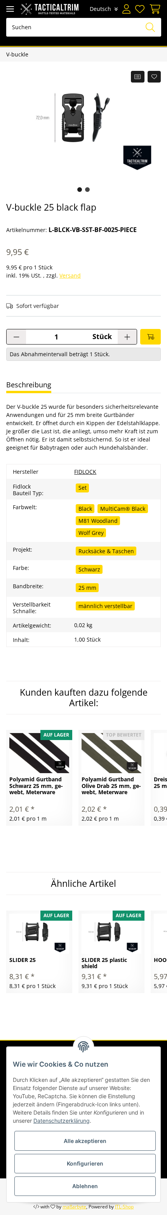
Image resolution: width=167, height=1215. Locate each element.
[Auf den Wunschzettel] (154, 77)
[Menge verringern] (16, 336)
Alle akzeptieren (85, 1141)
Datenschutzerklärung (61, 1120)
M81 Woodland (98, 520)
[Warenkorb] (154, 9)
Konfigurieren (85, 1163)
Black (85, 508)
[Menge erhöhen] (127, 336)
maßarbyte (74, 1206)
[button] (126, 9)
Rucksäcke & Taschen (106, 551)
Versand (70, 275)
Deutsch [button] (100, 8)
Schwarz (89, 569)
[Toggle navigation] (10, 9)
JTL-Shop (124, 1206)
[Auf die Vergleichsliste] (137, 77)
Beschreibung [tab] (28, 384)
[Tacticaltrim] (49, 8)
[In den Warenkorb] (150, 337)
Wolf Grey (91, 532)
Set (82, 487)
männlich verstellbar (105, 606)
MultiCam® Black (122, 508)
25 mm (87, 587)
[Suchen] (150, 27)
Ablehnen (85, 1186)
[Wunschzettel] (140, 9)
